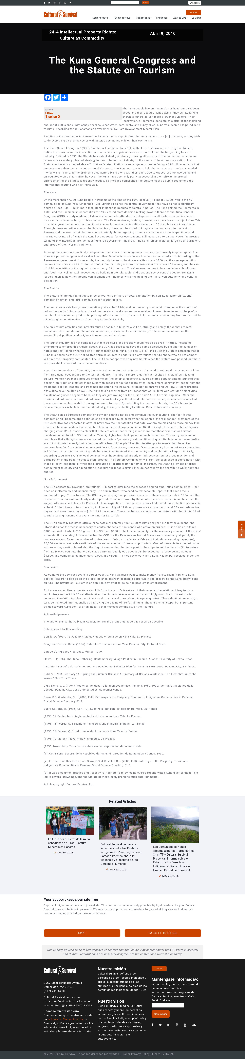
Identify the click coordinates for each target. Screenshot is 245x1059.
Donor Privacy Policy (136, 1054)
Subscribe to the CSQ (163, 933)
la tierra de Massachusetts (65, 1019)
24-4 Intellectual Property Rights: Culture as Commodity (82, 35)
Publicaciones (143, 17)
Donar (193, 12)
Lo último (196, 17)
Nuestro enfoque (122, 17)
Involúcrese (161, 17)
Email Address (161, 1000)
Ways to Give (179, 17)
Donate (82, 933)
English (196, 3)
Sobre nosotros (100, 17)
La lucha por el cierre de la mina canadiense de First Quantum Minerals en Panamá (69, 843)
